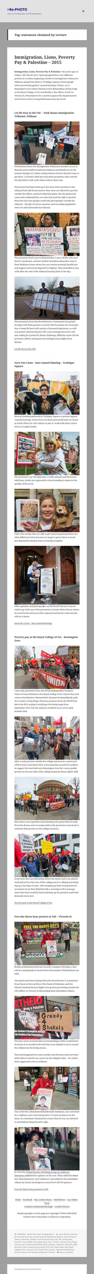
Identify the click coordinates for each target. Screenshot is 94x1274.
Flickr (18, 1199)
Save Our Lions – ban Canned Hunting (33, 623)
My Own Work (35, 1234)
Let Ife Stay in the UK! (25, 348)
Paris (47, 1203)
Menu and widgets (83, 14)
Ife (60, 1239)
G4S (56, 1239)
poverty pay (33, 1247)
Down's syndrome (21, 1239)
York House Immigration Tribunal (41, 1252)
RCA (47, 1247)
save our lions (32, 1249)
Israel (24, 1242)
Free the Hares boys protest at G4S (31, 1189)
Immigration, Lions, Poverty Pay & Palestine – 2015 (44, 59)
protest (42, 1247)
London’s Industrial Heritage (38, 1206)
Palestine (60, 1244)
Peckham (68, 1244)
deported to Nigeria (55, 1237)
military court (19, 1244)
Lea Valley (72, 1199)
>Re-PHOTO (17, 9)
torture (24, 1252)
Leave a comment (66, 1252)
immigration (67, 1239)
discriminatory (70, 1237)
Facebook (27, 1199)
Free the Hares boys (46, 1239)
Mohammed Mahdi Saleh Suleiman (40, 1244)
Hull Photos (59, 1199)
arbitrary (73, 1234)
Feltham (33, 1239)
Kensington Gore (40, 1242)
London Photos (62, 1206)
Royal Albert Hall (61, 1247)
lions (50, 1242)
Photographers (48, 1234)
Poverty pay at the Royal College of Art (33, 902)
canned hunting (39, 1237)
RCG (51, 1247)
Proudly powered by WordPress (27, 1269)
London (56, 1242)
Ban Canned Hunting (23, 1237)
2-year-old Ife (63, 1234)
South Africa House (47, 1249)
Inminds (17, 1242)
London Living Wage (68, 1242)
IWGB (30, 1242)
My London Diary (43, 1199)
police (25, 1247)
